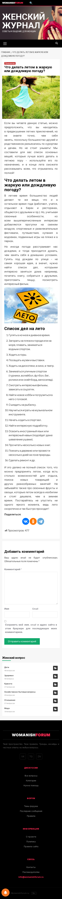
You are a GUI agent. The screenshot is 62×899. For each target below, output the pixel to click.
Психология (10, 63)
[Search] (56, 43)
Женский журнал (23, 21)
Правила (31, 816)
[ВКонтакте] (25, 521)
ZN (39, 756)
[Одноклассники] (33, 521)
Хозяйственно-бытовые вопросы (19, 692)
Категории (31, 780)
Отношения (9, 700)
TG (31, 756)
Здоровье (9, 675)
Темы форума (31, 806)
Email (35, 608)
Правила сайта (31, 846)
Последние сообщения (31, 811)
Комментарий (13, 569)
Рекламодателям (31, 872)
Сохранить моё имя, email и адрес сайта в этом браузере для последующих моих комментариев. (31, 628)
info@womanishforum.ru (31, 877)
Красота (8, 683)
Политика (31, 841)
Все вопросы (31, 775)
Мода (7, 708)
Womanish (12, 2)
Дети (6, 667)
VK (22, 756)
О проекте (31, 836)
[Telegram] (40, 521)
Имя (6, 608)
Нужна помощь (31, 785)
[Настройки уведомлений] (5, 892)
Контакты (31, 867)
